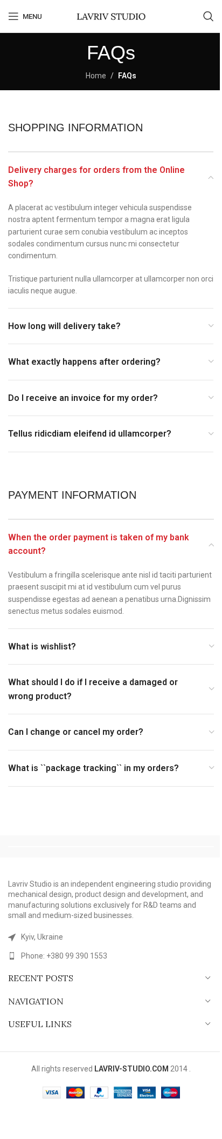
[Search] (208, 16)
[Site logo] (111, 15)
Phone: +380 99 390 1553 (64, 956)
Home (96, 75)
